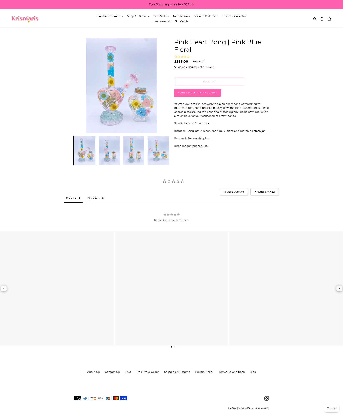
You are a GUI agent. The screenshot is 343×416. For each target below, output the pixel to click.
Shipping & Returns (177, 372)
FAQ (128, 372)
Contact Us (112, 372)
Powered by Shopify (258, 408)
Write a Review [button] (266, 191)
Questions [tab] (94, 198)
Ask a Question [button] (235, 191)
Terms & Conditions (232, 372)
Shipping (179, 67)
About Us (93, 372)
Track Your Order (147, 372)
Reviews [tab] (71, 198)
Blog (253, 372)
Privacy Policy (204, 372)
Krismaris (241, 408)
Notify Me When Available (198, 92)
